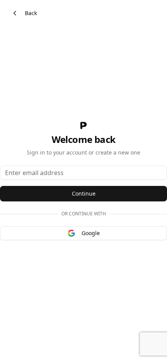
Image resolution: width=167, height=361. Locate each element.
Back (31, 13)
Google (91, 233)
